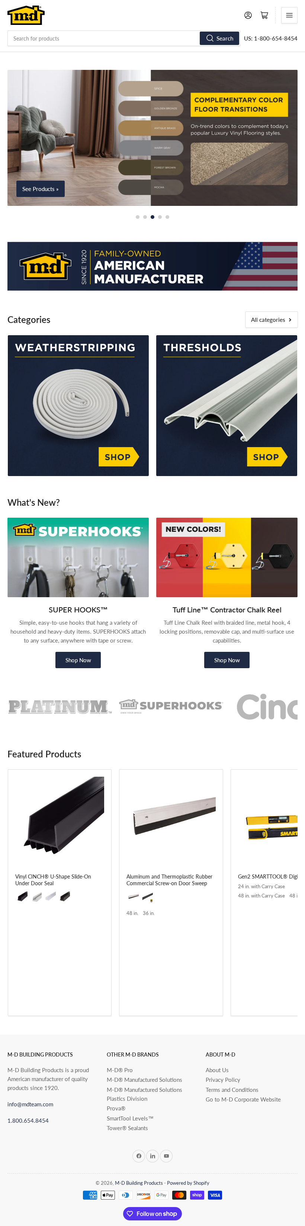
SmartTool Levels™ (130, 1118)
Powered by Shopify (188, 1183)
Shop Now (78, 660)
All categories (268, 319)
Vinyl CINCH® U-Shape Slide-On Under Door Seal (53, 879)
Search (224, 38)
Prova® (116, 1108)
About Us (217, 1070)
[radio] (22, 897)
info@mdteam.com (30, 1104)
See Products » (40, 188)
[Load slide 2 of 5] (145, 217)
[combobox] (123, 38)
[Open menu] (289, 15)
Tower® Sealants (127, 1128)
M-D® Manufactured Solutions (144, 1079)
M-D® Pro (120, 1070)
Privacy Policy (223, 1079)
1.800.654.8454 (28, 1120)
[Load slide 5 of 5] (167, 217)
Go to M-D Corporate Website (243, 1099)
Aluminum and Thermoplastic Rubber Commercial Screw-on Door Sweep (169, 879)
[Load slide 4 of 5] (160, 217)
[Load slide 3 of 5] (152, 217)
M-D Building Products (139, 1183)
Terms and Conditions (232, 1089)
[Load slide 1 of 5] (137, 217)
